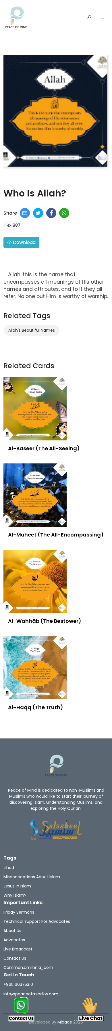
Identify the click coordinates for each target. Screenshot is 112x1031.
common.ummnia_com (28, 967)
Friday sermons (18, 912)
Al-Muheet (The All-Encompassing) (56, 534)
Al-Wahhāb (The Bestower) (44, 621)
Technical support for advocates (36, 921)
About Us (12, 930)
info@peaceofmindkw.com (30, 994)
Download (24, 242)
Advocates (14, 940)
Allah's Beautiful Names (31, 330)
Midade (64, 1022)
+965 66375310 (18, 984)
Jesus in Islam (17, 886)
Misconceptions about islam (31, 877)
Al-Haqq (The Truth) (35, 707)
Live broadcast (17, 949)
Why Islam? (14, 895)
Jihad (8, 867)
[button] (102, 17)
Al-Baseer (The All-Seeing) (44, 448)
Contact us (14, 958)
